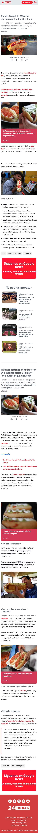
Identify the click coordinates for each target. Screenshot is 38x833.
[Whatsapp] (12, 60)
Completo (27, 253)
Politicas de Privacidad (19, 825)
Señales (27, 2)
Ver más (5, 140)
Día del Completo (14, 253)
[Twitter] (21, 60)
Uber (3, 253)
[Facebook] (17, 60)
